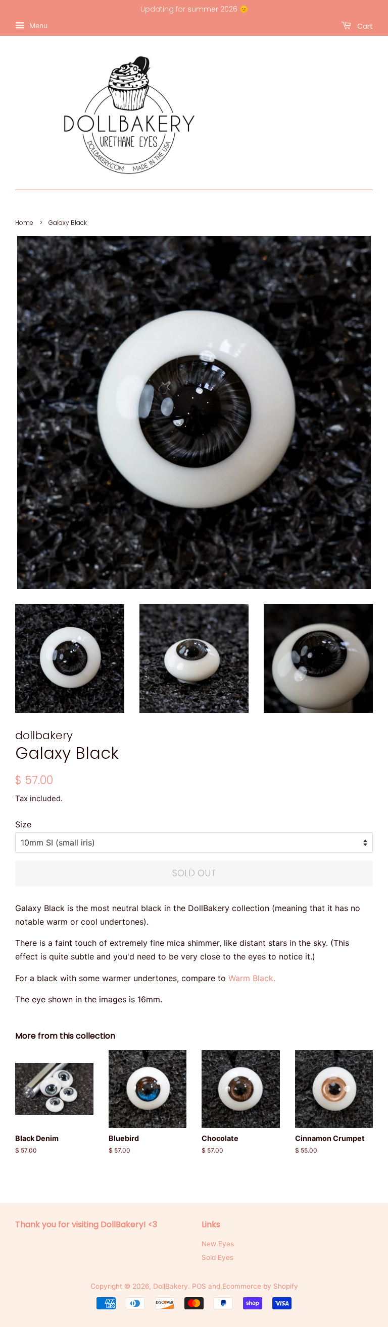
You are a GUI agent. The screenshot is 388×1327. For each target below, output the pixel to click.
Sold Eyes (217, 1257)
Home (24, 222)
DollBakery (170, 1286)
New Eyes (218, 1244)
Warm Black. (251, 978)
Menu (37, 25)
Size (23, 824)
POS (199, 1286)
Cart (364, 26)
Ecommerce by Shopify (260, 1286)
